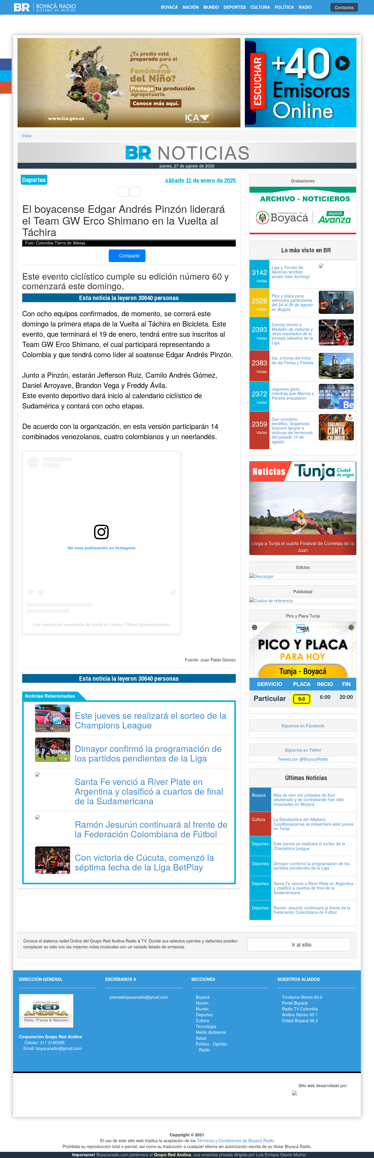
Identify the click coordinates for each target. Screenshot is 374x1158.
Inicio (27, 135)
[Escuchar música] (300, 82)
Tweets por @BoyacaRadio (303, 759)
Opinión (220, 1044)
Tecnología (206, 1026)
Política (202, 1044)
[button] (34, 82)
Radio (204, 1050)
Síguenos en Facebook (302, 725)
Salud (201, 1038)
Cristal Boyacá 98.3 (300, 1020)
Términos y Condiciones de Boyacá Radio (235, 1140)
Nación (202, 1003)
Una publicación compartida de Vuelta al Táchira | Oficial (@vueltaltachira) (101, 624)
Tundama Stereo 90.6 (302, 997)
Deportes (204, 1014)
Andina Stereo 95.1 (300, 1014)
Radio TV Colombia (300, 1009)
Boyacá (202, 997)
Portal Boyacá (295, 1003)
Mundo (202, 1009)
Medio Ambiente (211, 1032)
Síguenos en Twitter (303, 750)
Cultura (202, 1020)
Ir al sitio (300, 944)
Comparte (129, 255)
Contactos (344, 7)
